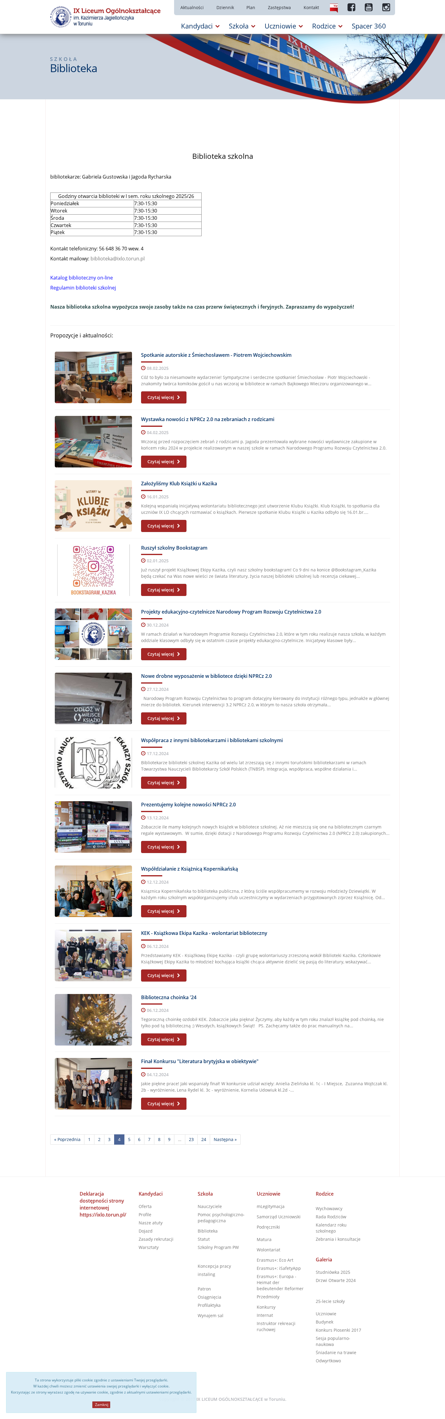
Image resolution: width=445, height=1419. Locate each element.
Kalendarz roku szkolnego (331, 1228)
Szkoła (205, 1193)
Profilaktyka (209, 1305)
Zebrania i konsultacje (338, 1239)
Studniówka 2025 (333, 1272)
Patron (204, 1289)
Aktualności (192, 7)
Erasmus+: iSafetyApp (279, 1268)
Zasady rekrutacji (156, 1239)
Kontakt (311, 7)
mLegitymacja (271, 1206)
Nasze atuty (151, 1223)
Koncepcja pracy (214, 1266)
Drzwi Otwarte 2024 (336, 1280)
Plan (250, 7)
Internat (265, 1315)
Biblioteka (208, 1231)
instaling (206, 1274)
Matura (264, 1239)
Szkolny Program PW (218, 1247)
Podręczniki (268, 1227)
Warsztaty (149, 1247)
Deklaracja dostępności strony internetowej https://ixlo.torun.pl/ (103, 1204)
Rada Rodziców (331, 1217)
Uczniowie (268, 1193)
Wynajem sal (210, 1315)
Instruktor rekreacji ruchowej (276, 1326)
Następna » (225, 1139)
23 (191, 1139)
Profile (145, 1214)
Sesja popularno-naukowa (333, 1341)
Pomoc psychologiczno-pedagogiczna (221, 1217)
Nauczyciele (210, 1206)
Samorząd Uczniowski (279, 1217)
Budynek (324, 1322)
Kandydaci (151, 1193)
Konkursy (266, 1307)
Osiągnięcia (209, 1297)
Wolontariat (268, 1250)
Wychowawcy (329, 1208)
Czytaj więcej (161, 397)
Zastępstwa (279, 7)
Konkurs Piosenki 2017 (338, 1330)
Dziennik (225, 7)
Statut (204, 1239)
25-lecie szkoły (330, 1301)
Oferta (145, 1206)
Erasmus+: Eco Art (275, 1260)
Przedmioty (268, 1297)
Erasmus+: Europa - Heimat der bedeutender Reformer (280, 1282)
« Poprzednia (67, 1139)
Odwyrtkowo (328, 1361)
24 (203, 1139)
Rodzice (325, 1193)
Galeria (324, 1259)
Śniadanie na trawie (336, 1352)
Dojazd (146, 1231)
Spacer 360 (369, 25)
